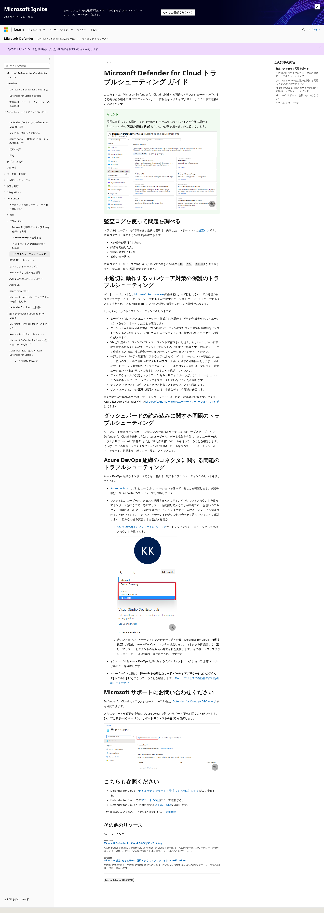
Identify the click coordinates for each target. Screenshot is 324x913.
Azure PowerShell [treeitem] (19, 291)
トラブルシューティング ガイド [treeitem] (29, 254)
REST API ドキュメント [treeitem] (21, 260)
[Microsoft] (6, 29)
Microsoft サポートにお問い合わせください (297, 97)
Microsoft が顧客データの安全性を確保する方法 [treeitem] (30, 229)
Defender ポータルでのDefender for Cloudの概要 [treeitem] (29, 124)
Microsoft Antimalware (149, 294)
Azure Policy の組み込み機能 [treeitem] (24, 272)
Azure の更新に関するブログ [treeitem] (24, 278)
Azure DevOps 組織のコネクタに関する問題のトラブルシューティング (297, 89)
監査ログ (203, 230)
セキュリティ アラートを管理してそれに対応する (169, 791)
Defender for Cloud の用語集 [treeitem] (25, 307)
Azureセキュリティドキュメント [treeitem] (26, 334)
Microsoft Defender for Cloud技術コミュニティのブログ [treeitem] (29, 342)
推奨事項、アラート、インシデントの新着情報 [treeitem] (29, 104)
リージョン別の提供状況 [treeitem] (22, 360)
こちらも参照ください (287, 102)
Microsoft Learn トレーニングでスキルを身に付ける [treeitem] (29, 299)
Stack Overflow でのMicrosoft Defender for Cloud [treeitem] (25, 352)
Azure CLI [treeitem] (14, 284)
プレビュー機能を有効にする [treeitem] (24, 132)
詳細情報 (171, 811)
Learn (108, 62)
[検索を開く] (303, 29)
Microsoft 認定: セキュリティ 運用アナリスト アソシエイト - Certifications (145, 860)
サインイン (314, 29)
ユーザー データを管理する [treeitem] (26, 237)
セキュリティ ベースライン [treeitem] (23, 266)
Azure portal (118, 488)
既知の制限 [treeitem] (15, 149)
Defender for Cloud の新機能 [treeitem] (25, 95)
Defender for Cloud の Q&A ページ (194, 701)
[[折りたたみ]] (49, 59)
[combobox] (27, 66)
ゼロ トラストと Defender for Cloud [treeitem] (28, 246)
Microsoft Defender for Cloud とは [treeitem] (28, 89)
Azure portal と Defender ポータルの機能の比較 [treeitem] (28, 141)
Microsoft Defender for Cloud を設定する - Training (133, 843)
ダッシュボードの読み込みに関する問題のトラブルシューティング (297, 82)
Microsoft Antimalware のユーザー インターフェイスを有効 (182, 401)
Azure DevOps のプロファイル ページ (140, 527)
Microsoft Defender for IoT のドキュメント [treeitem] (29, 326)
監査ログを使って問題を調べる (292, 68)
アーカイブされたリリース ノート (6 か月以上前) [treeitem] (28, 206)
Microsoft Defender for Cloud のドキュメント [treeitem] (27, 75)
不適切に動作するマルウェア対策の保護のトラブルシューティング (297, 74)
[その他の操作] (217, 62)
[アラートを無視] (317, 6)
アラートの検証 (150, 800)
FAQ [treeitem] (11, 155)
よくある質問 (163, 805)
